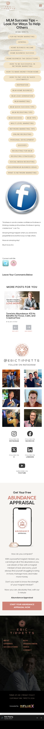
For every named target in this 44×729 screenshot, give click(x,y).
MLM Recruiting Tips (22, 112)
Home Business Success (22, 53)
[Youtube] (22, 466)
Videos (26, 647)
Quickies (22, 145)
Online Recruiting (22, 134)
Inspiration (22, 85)
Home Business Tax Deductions (22, 58)
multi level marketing (22, 123)
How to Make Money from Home (22, 72)
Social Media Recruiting (22, 162)
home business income (22, 47)
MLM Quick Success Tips (22, 107)
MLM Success (15, 118)
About (6, 640)
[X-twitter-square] (14, 450)
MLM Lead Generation (22, 96)
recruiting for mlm (22, 151)
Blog (25, 640)
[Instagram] (14, 434)
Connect (27, 650)
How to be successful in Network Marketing (22, 65)
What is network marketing (22, 173)
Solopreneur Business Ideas (22, 167)
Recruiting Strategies (22, 156)
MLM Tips (31, 118)
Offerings (8, 644)
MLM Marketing (22, 101)
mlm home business (22, 90)
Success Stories (10, 647)
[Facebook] (30, 434)
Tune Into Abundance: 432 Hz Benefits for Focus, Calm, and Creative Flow (20, 315)
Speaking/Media (30, 644)
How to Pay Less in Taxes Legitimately (22, 78)
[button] (40, 5)
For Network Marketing (22, 36)
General (22, 42)
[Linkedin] (30, 450)
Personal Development (22, 140)
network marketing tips (22, 129)
